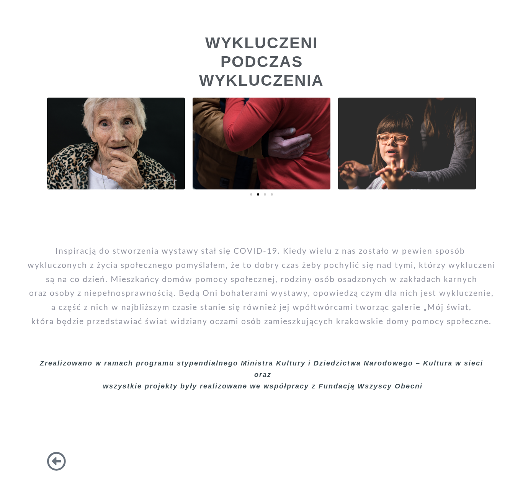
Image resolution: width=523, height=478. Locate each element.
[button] (251, 194)
